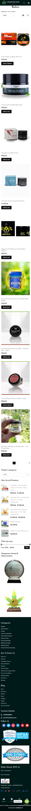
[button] (28, 2)
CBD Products (4, 628)
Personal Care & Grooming (8, 647)
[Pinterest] (22, 725)
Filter (26, 547)
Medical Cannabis (6, 643)
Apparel (3, 626)
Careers (3, 659)
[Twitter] (8, 725)
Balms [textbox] (15, 474)
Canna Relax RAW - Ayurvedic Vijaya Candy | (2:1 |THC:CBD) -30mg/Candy (20, 500)
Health (2, 701)
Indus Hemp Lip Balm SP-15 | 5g (11, 56)
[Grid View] (23, 15)
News (2, 696)
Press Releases (5, 663)
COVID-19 (3, 703)
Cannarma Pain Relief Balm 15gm (11, 105)
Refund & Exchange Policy (8, 670)
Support (3, 666)
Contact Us (4, 678)
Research (3, 691)
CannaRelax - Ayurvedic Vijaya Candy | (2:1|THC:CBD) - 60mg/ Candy (18, 488)
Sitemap (3, 680)
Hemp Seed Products (7, 636)
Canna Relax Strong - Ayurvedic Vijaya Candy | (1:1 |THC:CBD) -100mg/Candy (18, 512)
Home (4, 801)
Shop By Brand (5, 645)
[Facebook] (4, 725)
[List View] (28, 15)
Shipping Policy (5, 675)
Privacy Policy (4, 668)
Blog (3, 686)
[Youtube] (27, 725)
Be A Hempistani (5, 774)
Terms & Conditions (6, 673)
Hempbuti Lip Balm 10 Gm (9, 153)
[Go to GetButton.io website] (27, 804)
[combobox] (15, 474)
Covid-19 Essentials (7, 633)
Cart (11, 801)
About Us (3, 656)
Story (2, 689)
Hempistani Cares (6, 661)
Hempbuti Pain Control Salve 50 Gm (12, 201)
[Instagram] (13, 725)
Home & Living (5, 638)
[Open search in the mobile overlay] (24, 3)
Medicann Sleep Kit (15, 521)
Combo (3, 631)
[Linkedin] (18, 725)
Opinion (3, 693)
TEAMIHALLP (19, 807)
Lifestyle (3, 698)
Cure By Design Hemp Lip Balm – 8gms (13, 398)
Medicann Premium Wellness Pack (19, 531)
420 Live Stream (5, 705)
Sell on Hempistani (6, 770)
